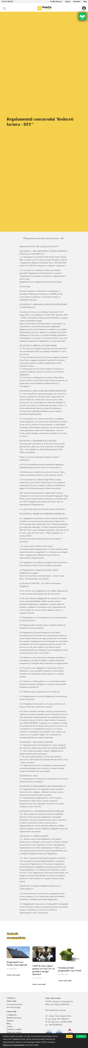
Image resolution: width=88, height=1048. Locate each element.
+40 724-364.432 (7, 1)
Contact (10, 1026)
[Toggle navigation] (4, 8)
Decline (69, 1036)
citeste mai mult (13, 975)
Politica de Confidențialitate (14, 1045)
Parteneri (76, 1)
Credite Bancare (56, 1)
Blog (85, 1)
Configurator (12, 1015)
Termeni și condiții (14, 1029)
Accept (81, 1036)
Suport (67, 1)
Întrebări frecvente (14, 1018)
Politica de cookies (14, 1032)
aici (18, 1007)
